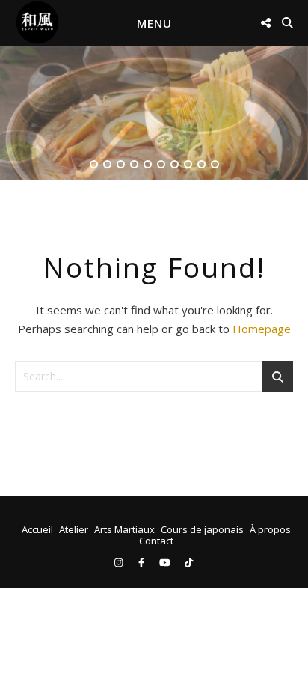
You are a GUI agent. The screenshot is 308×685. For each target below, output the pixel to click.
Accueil (37, 529)
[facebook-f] (142, 562)
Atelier (73, 529)
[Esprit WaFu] (37, 22)
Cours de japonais (202, 529)
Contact (156, 540)
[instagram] (119, 562)
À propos (270, 529)
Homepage (261, 328)
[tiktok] (189, 562)
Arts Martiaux (124, 529)
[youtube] (166, 562)
